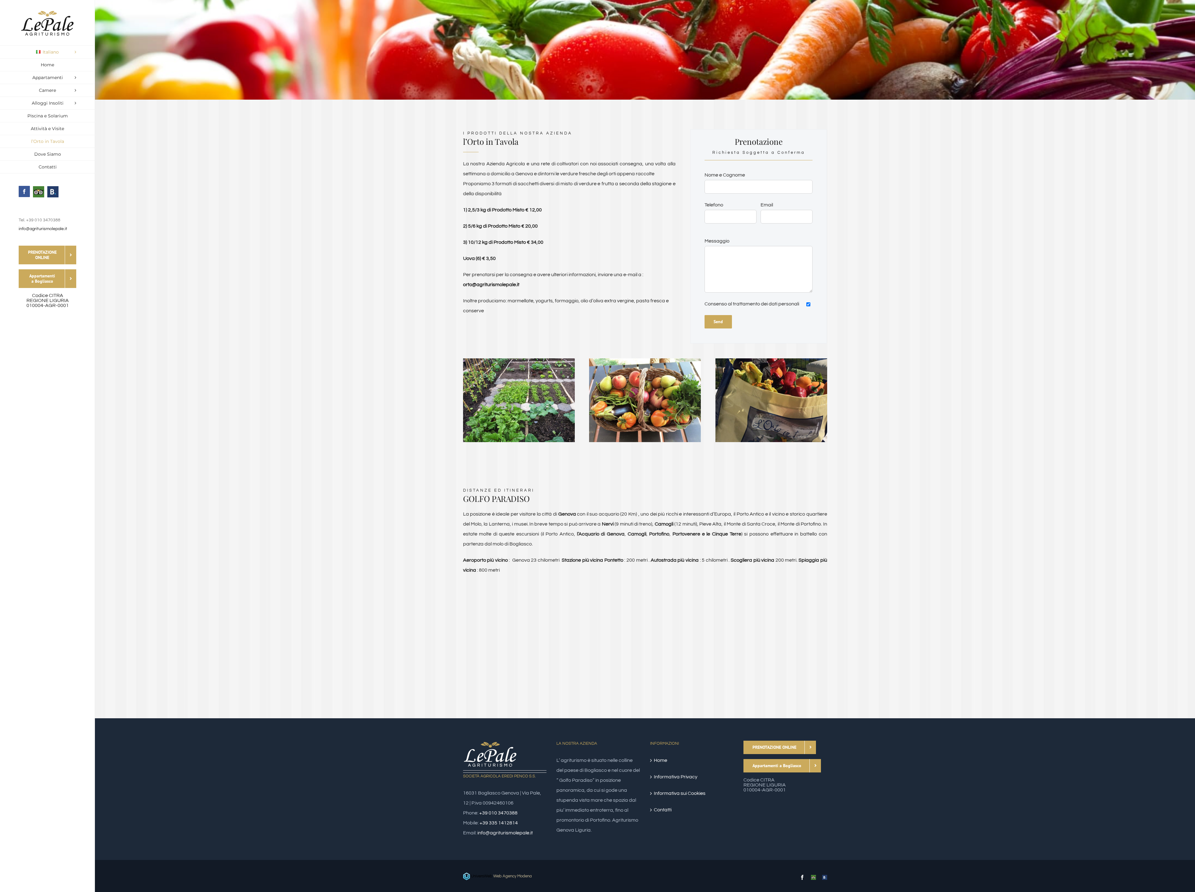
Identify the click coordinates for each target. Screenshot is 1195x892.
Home (660, 760)
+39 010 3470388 (498, 812)
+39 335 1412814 (499, 822)
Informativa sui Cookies (679, 793)
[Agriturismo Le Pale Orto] (645, 360)
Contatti (663, 809)
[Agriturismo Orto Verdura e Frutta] (519, 360)
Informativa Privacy (675, 776)
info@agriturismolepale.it (43, 229)
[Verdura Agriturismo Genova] (771, 360)
